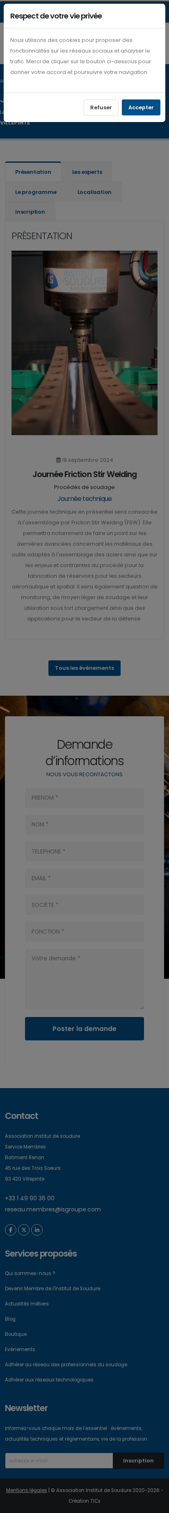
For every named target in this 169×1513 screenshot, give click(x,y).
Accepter (141, 107)
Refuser (101, 107)
